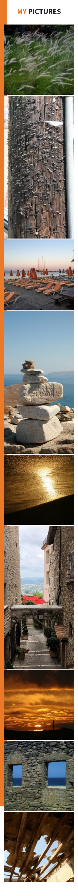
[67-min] (39, 274)
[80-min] (39, 847)
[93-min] (39, 490)
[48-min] (39, 597)
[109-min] (39, 705)
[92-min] (39, 167)
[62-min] (39, 382)
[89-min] (39, 60)
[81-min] (39, 776)
